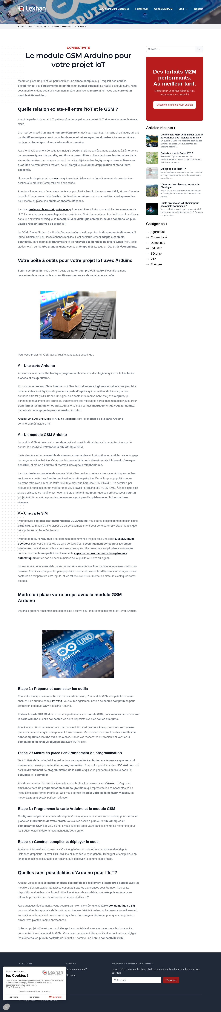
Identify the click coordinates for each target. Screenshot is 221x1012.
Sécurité (156, 253)
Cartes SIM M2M (163, 9)
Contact (198, 9)
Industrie (156, 248)
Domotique (157, 242)
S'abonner (171, 980)
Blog (181, 9)
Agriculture (157, 232)
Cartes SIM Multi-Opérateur (113, 9)
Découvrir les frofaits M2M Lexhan (175, 105)
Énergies (156, 264)
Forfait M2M (141, 9)
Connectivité (158, 237)
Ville (153, 259)
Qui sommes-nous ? (76, 969)
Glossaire (70, 975)
